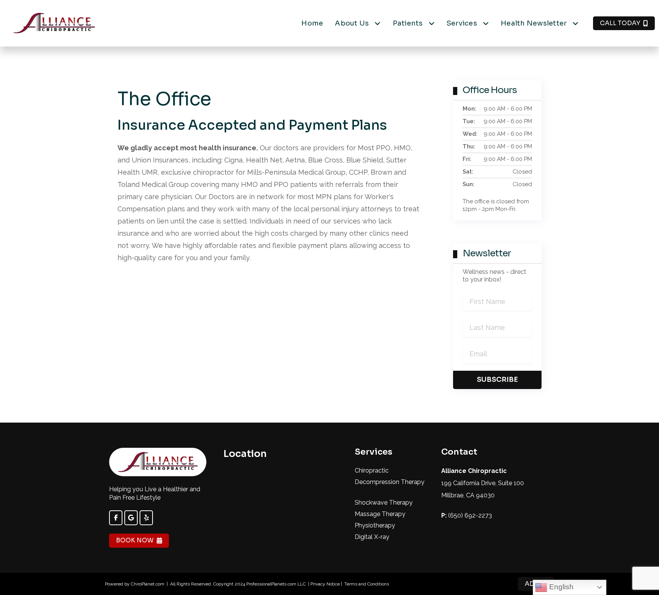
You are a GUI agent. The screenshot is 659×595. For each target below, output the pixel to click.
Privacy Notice (325, 584)
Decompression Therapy (389, 482)
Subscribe (497, 379)
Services (462, 23)
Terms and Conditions (366, 584)
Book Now (135, 540)
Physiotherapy (375, 525)
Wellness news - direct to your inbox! (494, 275)
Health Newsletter (534, 23)
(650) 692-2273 (470, 515)
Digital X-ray (372, 536)
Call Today (620, 23)
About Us (352, 23)
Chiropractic (372, 470)
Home (312, 23)
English (560, 587)
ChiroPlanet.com (147, 584)
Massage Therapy (380, 514)
